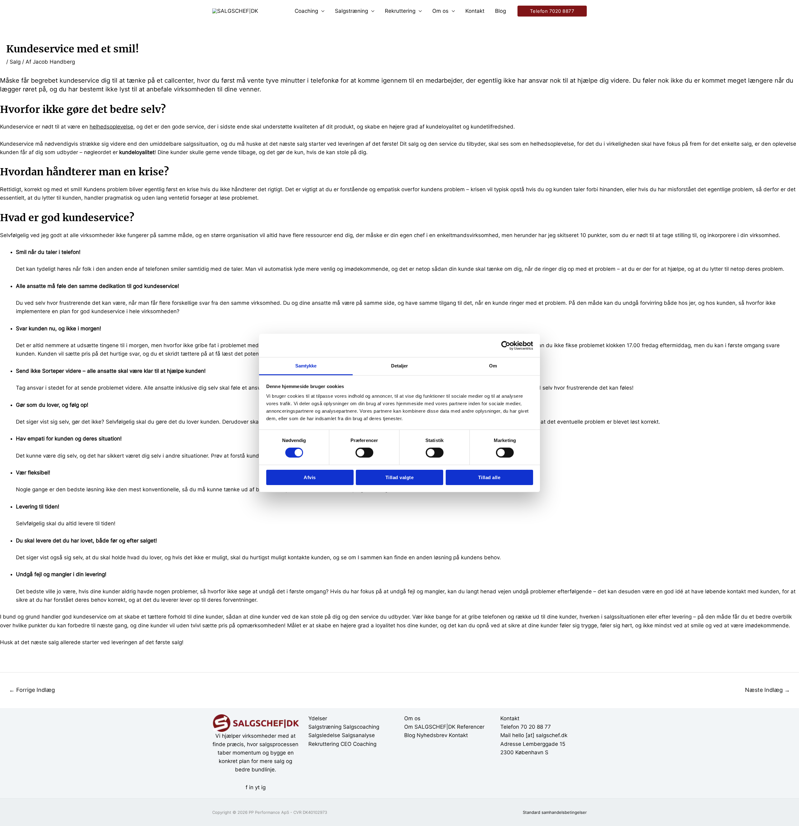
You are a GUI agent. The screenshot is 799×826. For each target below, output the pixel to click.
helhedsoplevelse (111, 127)
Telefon (509, 727)
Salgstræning (351, 11)
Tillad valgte (399, 477)
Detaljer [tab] (399, 365)
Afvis (310, 477)
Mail (505, 735)
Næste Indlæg (767, 689)
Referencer (470, 727)
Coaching (306, 11)
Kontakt (474, 11)
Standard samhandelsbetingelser (555, 812)
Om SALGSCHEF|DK (429, 727)
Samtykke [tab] (306, 365)
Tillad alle (489, 477)
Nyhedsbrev (432, 735)
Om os (440, 11)
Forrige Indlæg (32, 689)
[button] (552, 11)
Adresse (510, 744)
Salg (15, 62)
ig (263, 787)
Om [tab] (493, 365)
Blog (500, 11)
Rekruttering (400, 11)
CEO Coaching (358, 744)
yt (257, 787)
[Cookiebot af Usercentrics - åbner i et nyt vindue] (505, 345)
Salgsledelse (324, 735)
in (251, 787)
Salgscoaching (361, 727)
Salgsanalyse (358, 735)
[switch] (364, 453)
